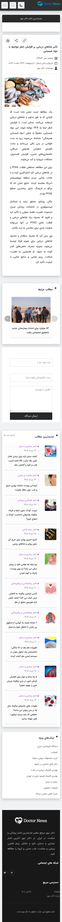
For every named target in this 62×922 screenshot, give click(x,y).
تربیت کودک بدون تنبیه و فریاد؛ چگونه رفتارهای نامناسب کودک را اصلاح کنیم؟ (21, 515)
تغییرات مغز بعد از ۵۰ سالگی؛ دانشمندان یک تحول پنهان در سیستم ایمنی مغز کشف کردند (23, 652)
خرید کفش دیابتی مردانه (47, 794)
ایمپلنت (54, 752)
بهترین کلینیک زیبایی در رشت (44, 770)
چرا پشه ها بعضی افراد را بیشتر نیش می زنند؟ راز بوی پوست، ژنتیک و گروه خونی (23, 569)
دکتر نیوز (24, 911)
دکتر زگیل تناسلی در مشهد (46, 764)
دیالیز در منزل (51, 782)
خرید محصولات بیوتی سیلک (45, 758)
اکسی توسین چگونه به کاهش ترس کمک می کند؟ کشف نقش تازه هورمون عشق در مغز (22, 598)
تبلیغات (57, 891)
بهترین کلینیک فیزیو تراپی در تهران (42, 776)
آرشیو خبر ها (9, 435)
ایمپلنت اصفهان (51, 788)
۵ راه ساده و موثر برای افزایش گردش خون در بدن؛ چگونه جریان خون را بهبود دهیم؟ (22, 681)
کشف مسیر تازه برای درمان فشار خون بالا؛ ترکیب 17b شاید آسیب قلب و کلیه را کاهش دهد (22, 461)
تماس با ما (26, 891)
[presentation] (55, 318)
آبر (57, 27)
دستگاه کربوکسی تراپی (47, 746)
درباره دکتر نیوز (53, 896)
